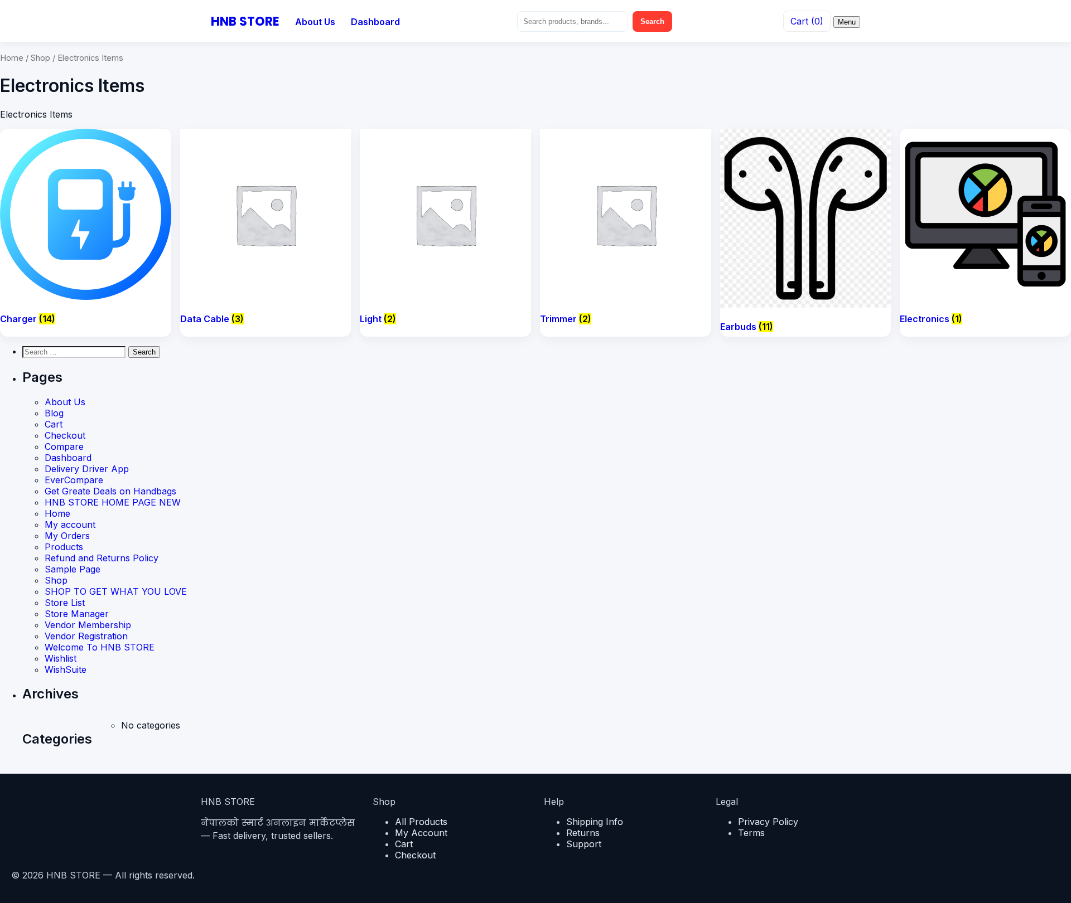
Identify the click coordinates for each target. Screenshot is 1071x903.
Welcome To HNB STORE (100, 647)
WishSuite (65, 669)
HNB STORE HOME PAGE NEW (113, 502)
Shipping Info (594, 821)
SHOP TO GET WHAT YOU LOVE (116, 591)
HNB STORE (245, 21)
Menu (847, 22)
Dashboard (375, 21)
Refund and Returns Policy (101, 558)
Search (652, 21)
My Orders (67, 535)
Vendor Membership (88, 624)
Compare (64, 446)
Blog (54, 413)
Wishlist (60, 658)
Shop (40, 58)
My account (70, 524)
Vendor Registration (86, 636)
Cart (53, 424)
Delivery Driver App (87, 468)
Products (64, 546)
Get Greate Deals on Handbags (110, 491)
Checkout (65, 435)
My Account (421, 832)
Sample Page (72, 569)
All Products (421, 821)
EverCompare (74, 480)
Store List (65, 602)
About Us (315, 21)
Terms (751, 832)
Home (11, 58)
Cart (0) (806, 21)
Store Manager (77, 613)
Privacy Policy (768, 821)
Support (583, 843)
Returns (583, 832)
